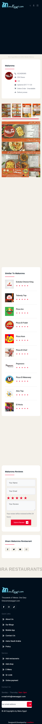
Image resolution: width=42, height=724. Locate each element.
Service (5, 653)
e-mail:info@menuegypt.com (14, 696)
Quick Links (6, 614)
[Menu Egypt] (13, 5)
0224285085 (21, 73)
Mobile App (10, 630)
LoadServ (30, 722)
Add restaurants (12, 658)
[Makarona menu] (6, 110)
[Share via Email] (20, 549)
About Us (9, 619)
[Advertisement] (21, 33)
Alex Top (20, 391)
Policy (8, 646)
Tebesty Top (21, 295)
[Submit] (30, 704)
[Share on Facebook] (7, 549)
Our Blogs (10, 625)
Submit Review (19, 522)
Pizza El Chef (21, 350)
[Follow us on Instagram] (9, 607)
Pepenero (20, 364)
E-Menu (9, 669)
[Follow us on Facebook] (4, 607)
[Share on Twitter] (13, 549)
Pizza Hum (20, 336)
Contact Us (10, 636)
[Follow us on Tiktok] (14, 607)
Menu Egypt (22, 711)
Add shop (9, 664)
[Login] (34, 5)
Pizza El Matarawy (23, 377)
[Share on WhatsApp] (26, 549)
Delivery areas (22, 92)
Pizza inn (20, 309)
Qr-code (9, 675)
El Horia (19, 405)
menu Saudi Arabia (13, 641)
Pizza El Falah (22, 323)
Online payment (12, 680)
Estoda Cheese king (24, 282)
